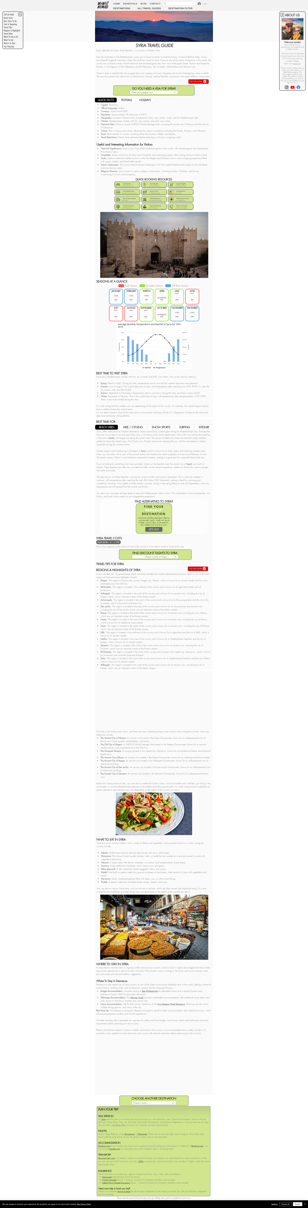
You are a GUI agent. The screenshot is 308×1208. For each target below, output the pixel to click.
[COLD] (121, 285)
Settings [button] (274, 1204)
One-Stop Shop (119, 1124)
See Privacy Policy (84, 1204)
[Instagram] (286, 87)
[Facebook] (298, 87)
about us (296, 63)
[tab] (106, 100)
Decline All (285, 1204)
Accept (297, 1204)
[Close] (305, 1204)
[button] (130, 3)
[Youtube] (292, 87)
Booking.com (197, 1145)
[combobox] (154, 92)
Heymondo (107, 1176)
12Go (141, 1161)
